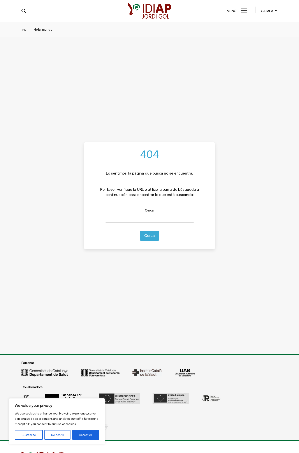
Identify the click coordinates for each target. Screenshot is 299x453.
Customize (28, 435)
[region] (57, 421)
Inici (24, 29)
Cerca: (149, 210)
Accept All (85, 435)
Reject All (57, 435)
